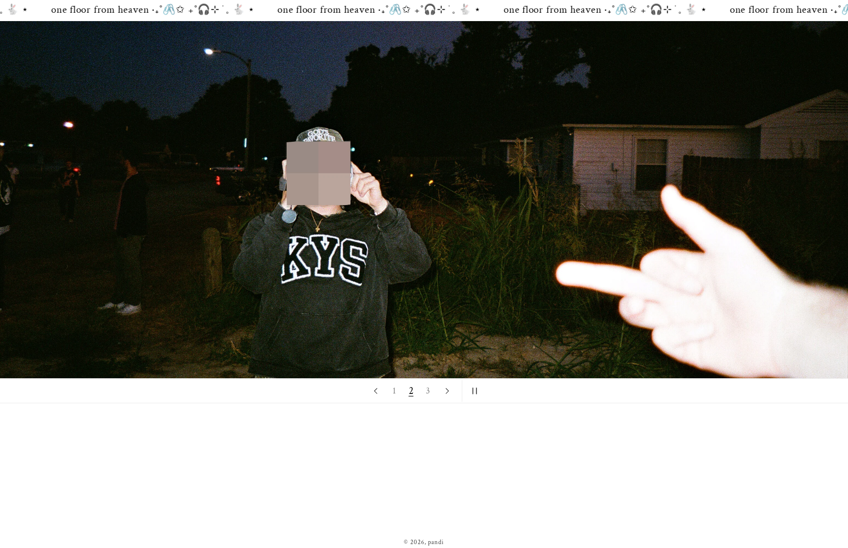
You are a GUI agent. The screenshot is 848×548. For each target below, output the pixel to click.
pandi (436, 542)
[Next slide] (447, 391)
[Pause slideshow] (472, 391)
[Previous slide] (375, 391)
